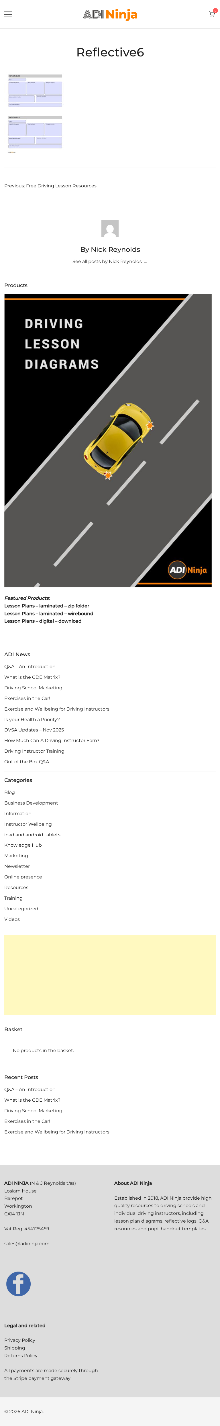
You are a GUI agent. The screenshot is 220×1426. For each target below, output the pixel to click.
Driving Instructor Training (34, 751)
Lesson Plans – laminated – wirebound (48, 613)
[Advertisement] (110, 975)
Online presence (23, 877)
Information (18, 813)
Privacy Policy (19, 1340)
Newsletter (17, 866)
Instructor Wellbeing (28, 824)
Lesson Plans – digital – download (43, 621)
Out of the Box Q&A (26, 761)
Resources (16, 887)
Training (13, 898)
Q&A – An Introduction (30, 666)
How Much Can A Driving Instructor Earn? (51, 740)
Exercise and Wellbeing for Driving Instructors (56, 709)
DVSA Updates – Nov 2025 (34, 730)
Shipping (14, 1348)
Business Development (31, 803)
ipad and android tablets (32, 834)
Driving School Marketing (33, 688)
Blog (9, 792)
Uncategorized (21, 908)
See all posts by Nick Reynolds (110, 261)
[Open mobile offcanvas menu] (8, 14)
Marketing (16, 855)
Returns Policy (21, 1355)
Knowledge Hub (23, 845)
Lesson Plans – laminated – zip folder (46, 606)
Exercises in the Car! (27, 698)
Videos (12, 919)
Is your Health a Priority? (32, 719)
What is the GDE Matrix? (32, 677)
